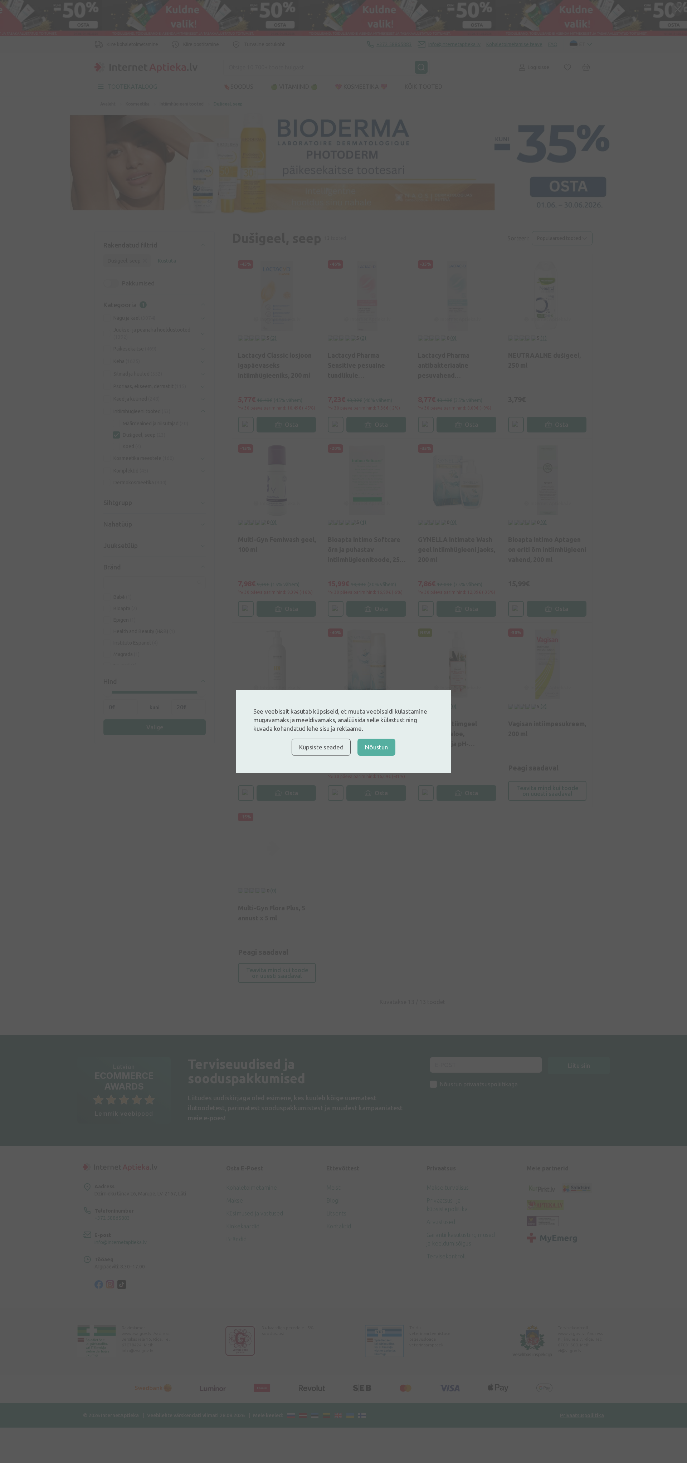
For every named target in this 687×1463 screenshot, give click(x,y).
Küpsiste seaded (321, 747)
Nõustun (376, 747)
